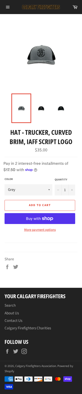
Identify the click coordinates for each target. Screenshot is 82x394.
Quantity (61, 180)
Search (10, 305)
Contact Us (13, 320)
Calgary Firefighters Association (35, 366)
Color (9, 179)
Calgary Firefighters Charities (28, 328)
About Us (12, 313)
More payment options (40, 230)
